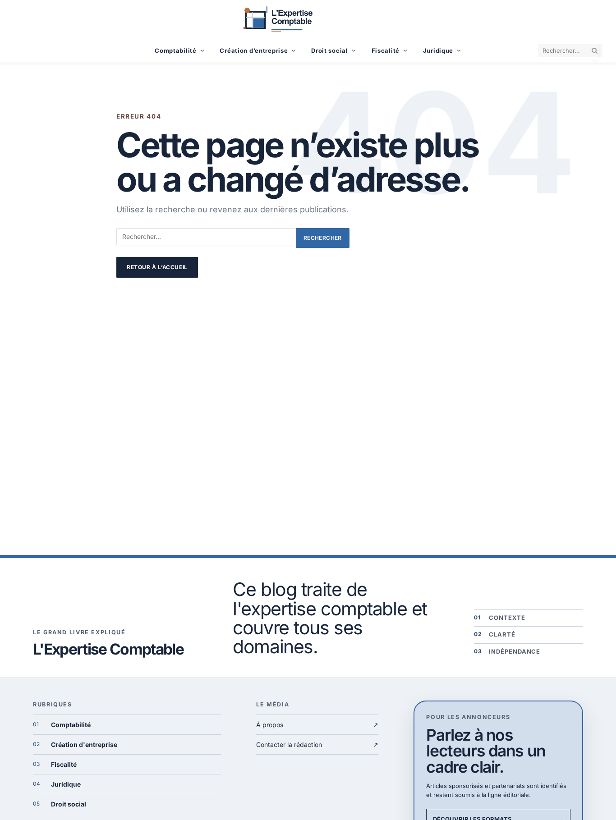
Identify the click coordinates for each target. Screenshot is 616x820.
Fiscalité (386, 50)
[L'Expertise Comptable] (307, 19)
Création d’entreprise (254, 50)
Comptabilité (176, 50)
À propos (317, 724)
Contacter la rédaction (317, 744)
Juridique (438, 50)
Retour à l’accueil (157, 267)
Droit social (329, 50)
